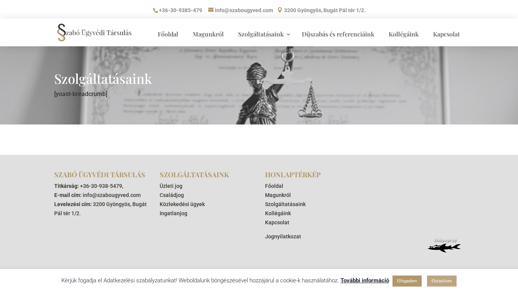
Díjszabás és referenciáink (338, 34)
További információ (365, 280)
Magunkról (208, 34)
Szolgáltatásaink (261, 34)
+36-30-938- (95, 186)
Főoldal (168, 34)
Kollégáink (404, 34)
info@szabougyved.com (112, 195)
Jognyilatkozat (283, 236)
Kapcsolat (446, 34)
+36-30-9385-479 (180, 10)
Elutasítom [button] (442, 281)
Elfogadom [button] (407, 281)
